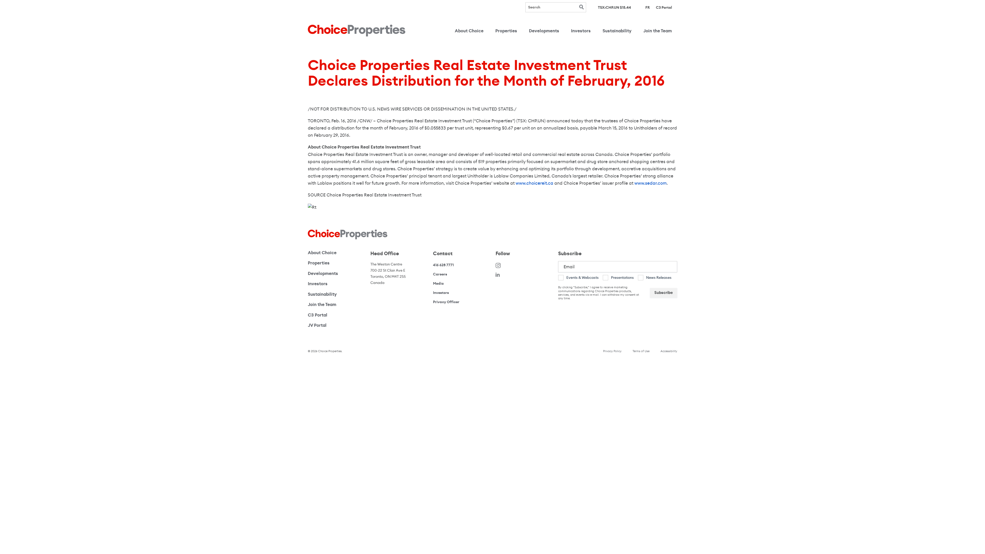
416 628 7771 (443, 265)
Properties (506, 31)
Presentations (622, 277)
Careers (440, 274)
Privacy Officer (446, 301)
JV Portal (334, 325)
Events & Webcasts (582, 277)
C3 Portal (664, 7)
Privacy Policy (612, 351)
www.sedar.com (650, 183)
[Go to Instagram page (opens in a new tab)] (498, 265)
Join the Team (657, 31)
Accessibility (669, 351)
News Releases (659, 277)
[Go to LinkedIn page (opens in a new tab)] (498, 275)
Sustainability (617, 31)
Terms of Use (641, 351)
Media (438, 283)
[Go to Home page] (356, 30)
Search (581, 7)
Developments (544, 31)
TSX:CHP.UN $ (614, 7)
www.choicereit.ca (534, 183)
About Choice (469, 31)
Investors (581, 31)
